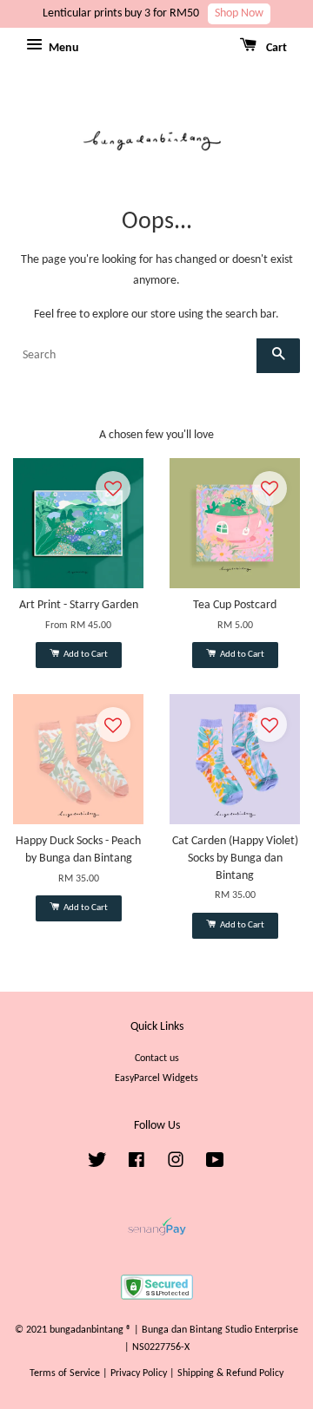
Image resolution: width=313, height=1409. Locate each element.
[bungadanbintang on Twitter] (97, 1164)
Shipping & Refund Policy (230, 1373)
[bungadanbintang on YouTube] (215, 1164)
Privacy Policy (138, 1373)
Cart (275, 48)
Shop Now (239, 13)
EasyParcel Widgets (156, 1078)
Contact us (157, 1058)
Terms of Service (65, 1373)
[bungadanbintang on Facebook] (136, 1164)
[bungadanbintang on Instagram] (175, 1164)
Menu (62, 48)
